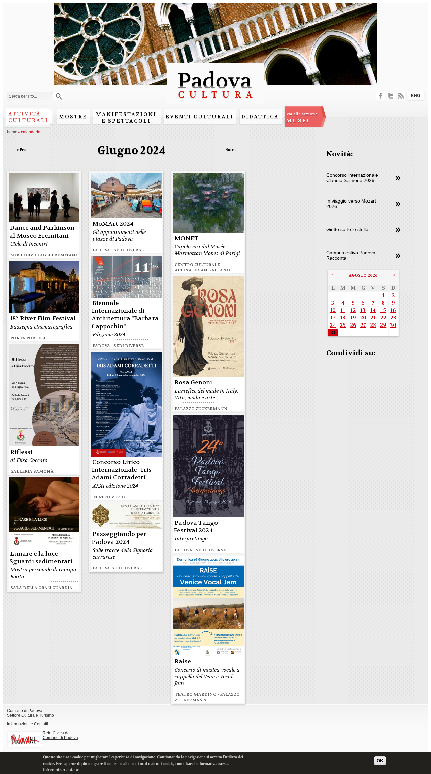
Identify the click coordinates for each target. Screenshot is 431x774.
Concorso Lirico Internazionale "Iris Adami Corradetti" (122, 470)
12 (353, 310)
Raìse (182, 661)
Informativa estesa (61, 769)
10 (333, 310)
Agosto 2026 (363, 275)
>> (398, 178)
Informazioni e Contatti (27, 724)
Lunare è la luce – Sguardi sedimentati (40, 557)
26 (353, 325)
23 (393, 317)
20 (363, 317)
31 (333, 332)
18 (342, 317)
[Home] (215, 101)
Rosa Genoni (193, 382)
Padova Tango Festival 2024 (196, 526)
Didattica (260, 116)
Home (12, 132)
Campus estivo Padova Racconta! (350, 255)
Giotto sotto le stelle (347, 229)
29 (383, 325)
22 (383, 317)
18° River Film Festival (43, 318)
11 (342, 310)
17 (332, 317)
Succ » (231, 149)
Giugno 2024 (131, 150)
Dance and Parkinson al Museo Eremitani (41, 232)
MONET (186, 238)
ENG (415, 95)
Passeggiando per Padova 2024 (119, 538)
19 (353, 317)
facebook (380, 96)
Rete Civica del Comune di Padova (60, 735)
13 (363, 310)
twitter (391, 96)
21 (373, 317)
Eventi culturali (200, 116)
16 (393, 310)
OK (380, 761)
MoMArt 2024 (113, 224)
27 (363, 325)
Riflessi (21, 452)
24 (333, 325)
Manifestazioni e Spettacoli (126, 117)
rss (401, 96)
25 (343, 325)
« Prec (21, 149)
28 (373, 325)
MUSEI (302, 117)
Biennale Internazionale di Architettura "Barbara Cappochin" (125, 314)
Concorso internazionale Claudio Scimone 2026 (352, 177)
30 (393, 325)
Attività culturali (28, 117)
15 (383, 310)
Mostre (73, 116)
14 (373, 310)
